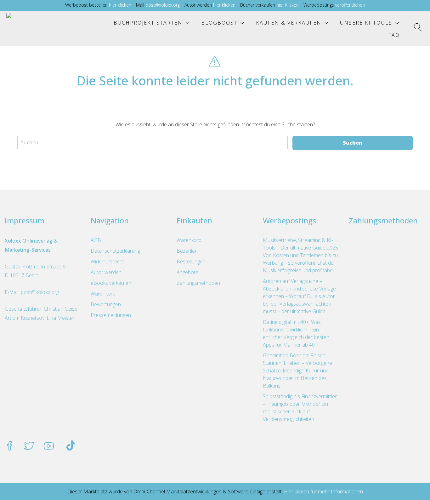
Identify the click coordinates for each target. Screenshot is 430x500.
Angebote (187, 272)
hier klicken (120, 5)
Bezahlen (187, 250)
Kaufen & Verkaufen (288, 22)
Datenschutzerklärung (115, 250)
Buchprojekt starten (148, 22)
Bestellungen (191, 261)
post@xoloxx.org (162, 5)
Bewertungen (106, 304)
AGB (96, 240)
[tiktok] (70, 446)
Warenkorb (103, 293)
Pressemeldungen (111, 315)
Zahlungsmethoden (198, 282)
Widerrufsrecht (107, 261)
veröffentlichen (350, 5)
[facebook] (10, 446)
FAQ (394, 35)
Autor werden (106, 272)
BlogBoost (219, 22)
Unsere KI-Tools (366, 22)
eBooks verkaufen (111, 282)
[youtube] (49, 446)
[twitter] (29, 446)
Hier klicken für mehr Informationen (323, 491)
